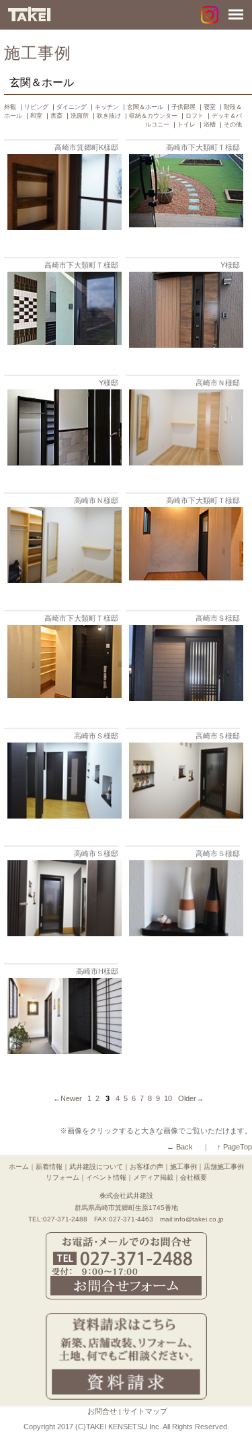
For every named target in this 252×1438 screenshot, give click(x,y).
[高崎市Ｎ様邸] (184, 462)
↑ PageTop (234, 1147)
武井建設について (96, 1166)
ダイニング (71, 107)
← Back (180, 1147)
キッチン (107, 107)
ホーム (19, 1166)
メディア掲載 (153, 1177)
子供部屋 (183, 107)
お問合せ (102, 1411)
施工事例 (183, 1166)
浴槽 (210, 124)
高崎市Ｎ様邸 (218, 383)
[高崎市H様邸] (63, 1051)
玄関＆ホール (145, 107)
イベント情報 (106, 1177)
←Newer (67, 1098)
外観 (10, 107)
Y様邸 (230, 265)
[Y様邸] (184, 345)
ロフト (194, 115)
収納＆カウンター (153, 115)
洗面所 (80, 115)
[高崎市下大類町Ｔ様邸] (184, 224)
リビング (36, 107)
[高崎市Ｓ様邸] (184, 698)
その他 (233, 124)
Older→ (191, 1098)
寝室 (210, 107)
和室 (36, 115)
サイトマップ (145, 1411)
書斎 (56, 115)
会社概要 (193, 1177)
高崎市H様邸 (97, 971)
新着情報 (49, 1166)
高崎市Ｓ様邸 (218, 618)
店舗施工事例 (224, 1166)
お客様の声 (146, 1166)
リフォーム (62, 1177)
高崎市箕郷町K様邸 (86, 147)
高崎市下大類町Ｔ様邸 (203, 147)
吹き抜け (109, 115)
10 (168, 1098)
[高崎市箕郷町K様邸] (63, 227)
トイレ (186, 124)
